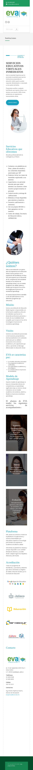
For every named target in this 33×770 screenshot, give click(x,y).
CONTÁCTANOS (12, 102)
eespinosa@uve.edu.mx (12, 695)
